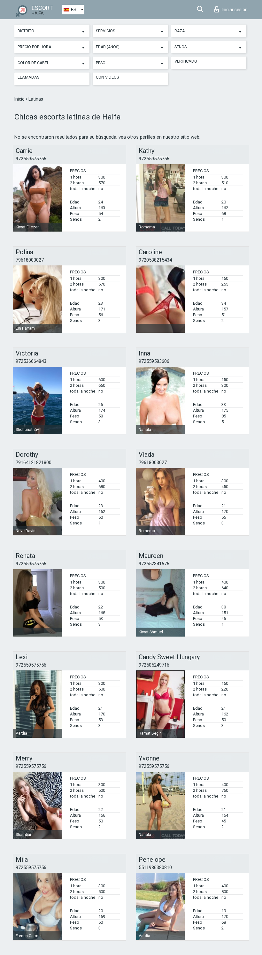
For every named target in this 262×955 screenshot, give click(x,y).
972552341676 (154, 564)
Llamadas (29, 77)
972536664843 (31, 361)
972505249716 (154, 665)
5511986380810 (155, 867)
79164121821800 (33, 462)
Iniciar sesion (235, 9)
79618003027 (30, 260)
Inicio (20, 99)
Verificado (185, 61)
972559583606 (154, 361)
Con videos (107, 77)
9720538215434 (155, 260)
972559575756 (31, 159)
